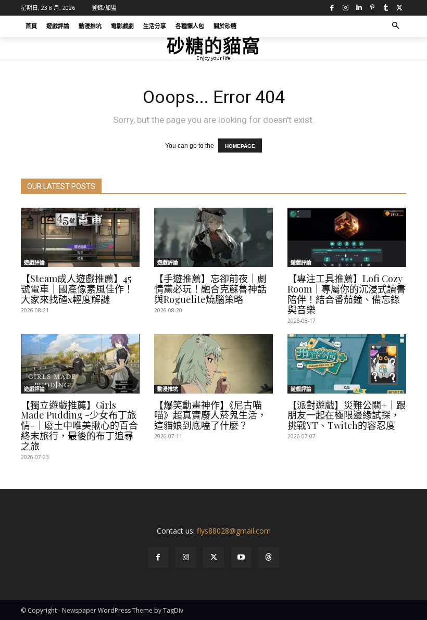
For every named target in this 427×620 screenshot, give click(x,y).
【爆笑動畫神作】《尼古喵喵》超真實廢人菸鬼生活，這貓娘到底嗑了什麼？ (210, 415)
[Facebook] (331, 8)
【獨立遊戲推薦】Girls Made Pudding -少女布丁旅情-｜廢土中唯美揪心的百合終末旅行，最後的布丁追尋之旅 (79, 425)
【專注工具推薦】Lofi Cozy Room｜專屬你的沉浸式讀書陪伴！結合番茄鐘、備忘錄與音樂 (346, 293)
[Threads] (269, 557)
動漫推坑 (167, 389)
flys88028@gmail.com (234, 531)
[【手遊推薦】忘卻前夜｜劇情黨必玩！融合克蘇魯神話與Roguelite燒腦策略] (213, 237)
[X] (399, 8)
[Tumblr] (386, 8)
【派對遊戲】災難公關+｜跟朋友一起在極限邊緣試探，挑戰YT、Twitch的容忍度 (346, 415)
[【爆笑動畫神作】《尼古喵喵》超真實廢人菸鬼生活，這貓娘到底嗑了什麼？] (213, 364)
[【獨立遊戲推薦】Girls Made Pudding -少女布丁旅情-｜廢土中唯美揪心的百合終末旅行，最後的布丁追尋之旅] (80, 364)
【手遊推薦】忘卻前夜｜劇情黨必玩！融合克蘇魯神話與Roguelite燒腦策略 (210, 289)
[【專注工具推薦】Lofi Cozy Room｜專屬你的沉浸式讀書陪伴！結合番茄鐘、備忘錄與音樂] (346, 237)
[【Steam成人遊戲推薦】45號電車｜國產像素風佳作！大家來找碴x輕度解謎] (80, 237)
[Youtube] (241, 557)
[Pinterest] (372, 8)
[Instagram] (345, 8)
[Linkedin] (359, 8)
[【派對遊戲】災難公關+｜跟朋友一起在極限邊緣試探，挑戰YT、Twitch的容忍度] (346, 364)
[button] (396, 26)
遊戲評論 (34, 262)
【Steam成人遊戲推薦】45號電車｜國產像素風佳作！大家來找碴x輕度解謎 (77, 289)
